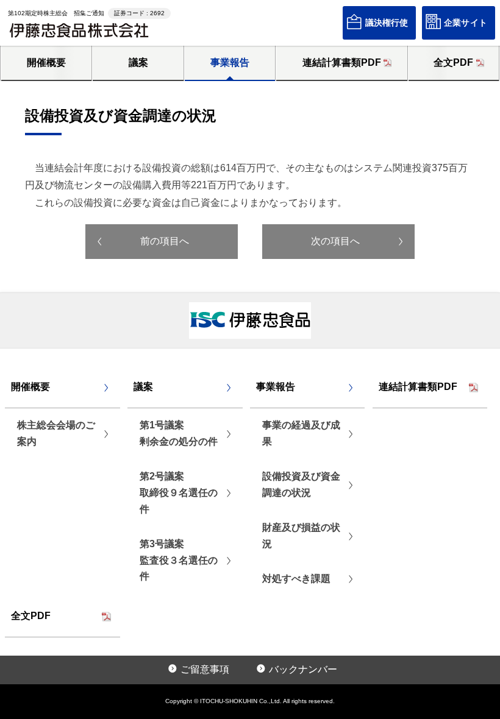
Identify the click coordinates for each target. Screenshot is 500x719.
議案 (138, 62)
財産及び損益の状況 (301, 535)
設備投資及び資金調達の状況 (301, 484)
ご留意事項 (204, 669)
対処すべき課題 (296, 578)
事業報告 (229, 62)
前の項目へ (164, 241)
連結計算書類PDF (341, 62)
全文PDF (453, 62)
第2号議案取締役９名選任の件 (179, 492)
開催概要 (46, 62)
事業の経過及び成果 (301, 433)
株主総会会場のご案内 (56, 433)
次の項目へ (335, 241)
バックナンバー (303, 669)
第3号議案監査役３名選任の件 (179, 560)
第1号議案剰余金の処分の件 (179, 433)
